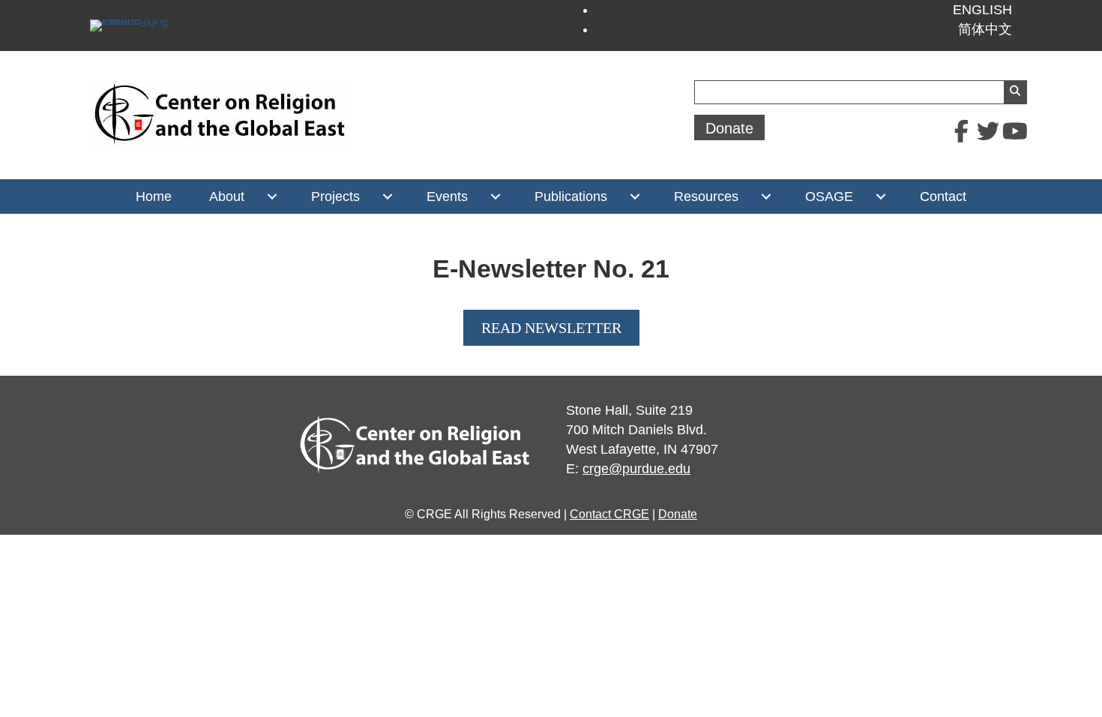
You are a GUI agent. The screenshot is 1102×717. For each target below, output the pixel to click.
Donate (677, 514)
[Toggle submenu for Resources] (765, 196)
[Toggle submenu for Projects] (387, 196)
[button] (961, 131)
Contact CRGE (609, 514)
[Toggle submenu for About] (271, 196)
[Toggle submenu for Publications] (634, 196)
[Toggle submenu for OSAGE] (880, 196)
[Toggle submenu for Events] (495, 196)
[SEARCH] (1015, 92)
